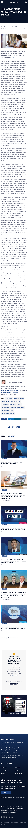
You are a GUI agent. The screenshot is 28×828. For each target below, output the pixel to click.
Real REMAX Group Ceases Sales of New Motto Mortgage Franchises (13, 529)
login (6, 638)
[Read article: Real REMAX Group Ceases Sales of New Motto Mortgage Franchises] (14, 515)
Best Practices (5, 770)
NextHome (5, 405)
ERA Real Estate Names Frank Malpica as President (11, 463)
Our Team (20, 806)
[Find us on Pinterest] (9, 817)
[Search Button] (26, 2)
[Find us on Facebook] (1, 817)
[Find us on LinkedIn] (12, 817)
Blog (7, 806)
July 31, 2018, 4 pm (15, 27)
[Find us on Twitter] (4, 817)
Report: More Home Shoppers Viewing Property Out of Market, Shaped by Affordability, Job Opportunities (13, 496)
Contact (3, 808)
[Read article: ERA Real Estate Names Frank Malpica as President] (14, 449)
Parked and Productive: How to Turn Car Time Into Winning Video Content (14, 660)
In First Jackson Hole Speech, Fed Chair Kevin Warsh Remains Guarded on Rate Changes (14, 561)
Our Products (13, 806)
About (2, 806)
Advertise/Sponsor (11, 808)
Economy (4, 555)
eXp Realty (9, 399)
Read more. (15, 675)
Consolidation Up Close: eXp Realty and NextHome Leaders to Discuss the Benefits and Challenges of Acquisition (13, 595)
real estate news (15, 405)
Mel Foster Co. (16, 402)
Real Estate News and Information (13, 408)
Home (2, 19)
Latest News (9, 19)
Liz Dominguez (14, 427)
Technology (18, 770)
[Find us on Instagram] (6, 817)
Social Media (18, 773)
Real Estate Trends (8, 414)
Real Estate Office (8, 411)
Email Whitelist (4, 811)
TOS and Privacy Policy (20, 797)
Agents (4, 458)
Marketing (17, 767)
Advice (3, 773)
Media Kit (19, 808)
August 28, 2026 (6, 466)
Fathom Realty (19, 399)
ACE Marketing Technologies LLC (8, 813)
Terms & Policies (13, 811)
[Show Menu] (2, 2)
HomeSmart (5, 402)
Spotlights (4, 767)
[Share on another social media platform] (24, 419)
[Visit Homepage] (13, 2)
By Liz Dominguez (5, 27)
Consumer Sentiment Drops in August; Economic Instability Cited (13, 628)
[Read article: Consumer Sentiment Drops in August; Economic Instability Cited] (14, 614)
